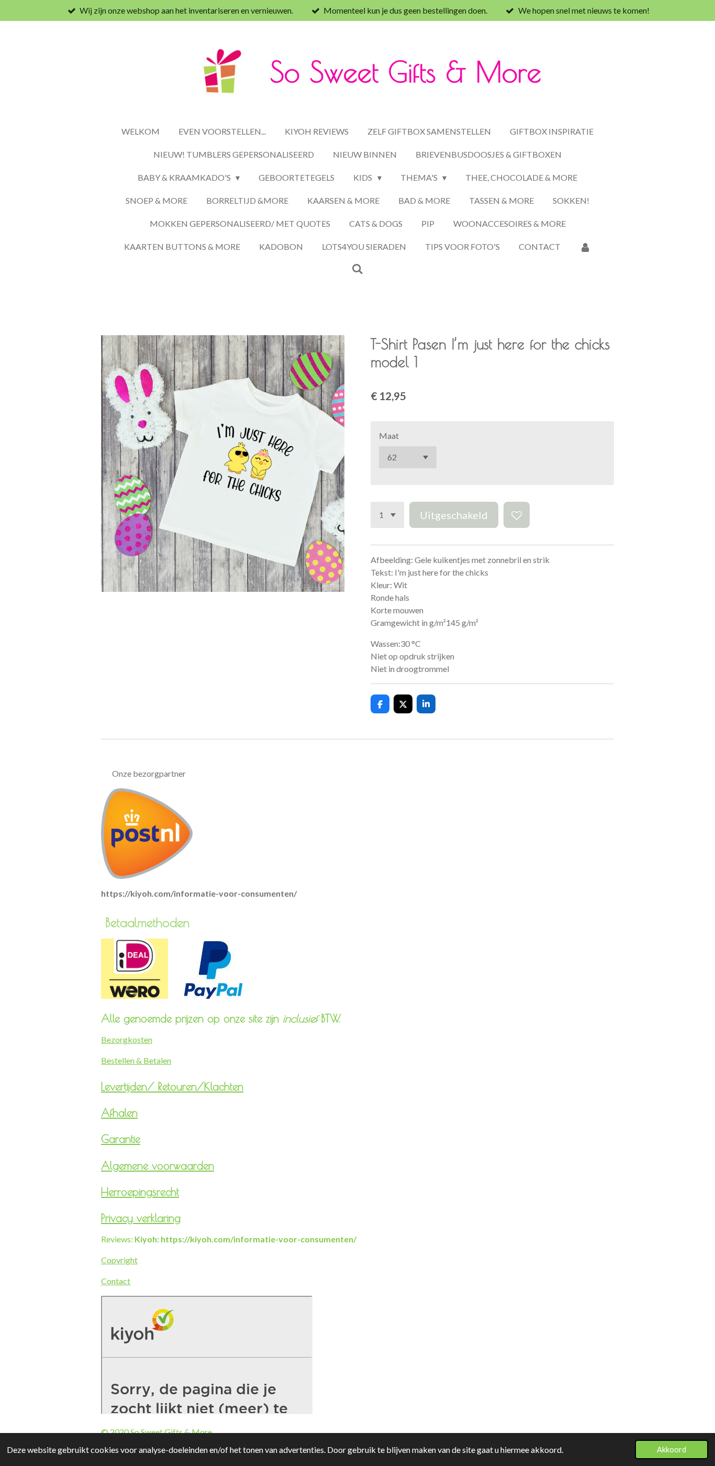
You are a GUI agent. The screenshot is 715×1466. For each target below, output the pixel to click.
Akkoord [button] (671, 1449)
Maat (389, 435)
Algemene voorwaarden (157, 1165)
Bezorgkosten (126, 1039)
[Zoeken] (357, 268)
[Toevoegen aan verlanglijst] (517, 515)
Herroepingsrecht (140, 1191)
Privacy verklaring (141, 1217)
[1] (387, 515)
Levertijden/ (129, 1086)
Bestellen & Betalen (136, 1060)
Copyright (119, 1260)
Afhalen (119, 1112)
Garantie (120, 1138)
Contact (115, 1281)
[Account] (585, 247)
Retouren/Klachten (200, 1086)
